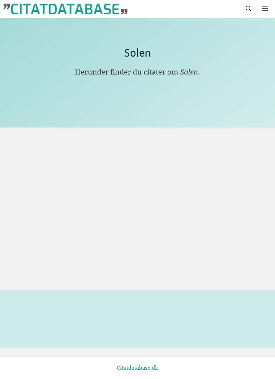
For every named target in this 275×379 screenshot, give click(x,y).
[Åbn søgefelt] (248, 9)
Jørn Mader (47, 266)
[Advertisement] (137, 152)
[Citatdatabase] (65, 9)
